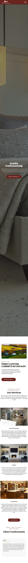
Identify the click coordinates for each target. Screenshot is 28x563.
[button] (25, 2)
